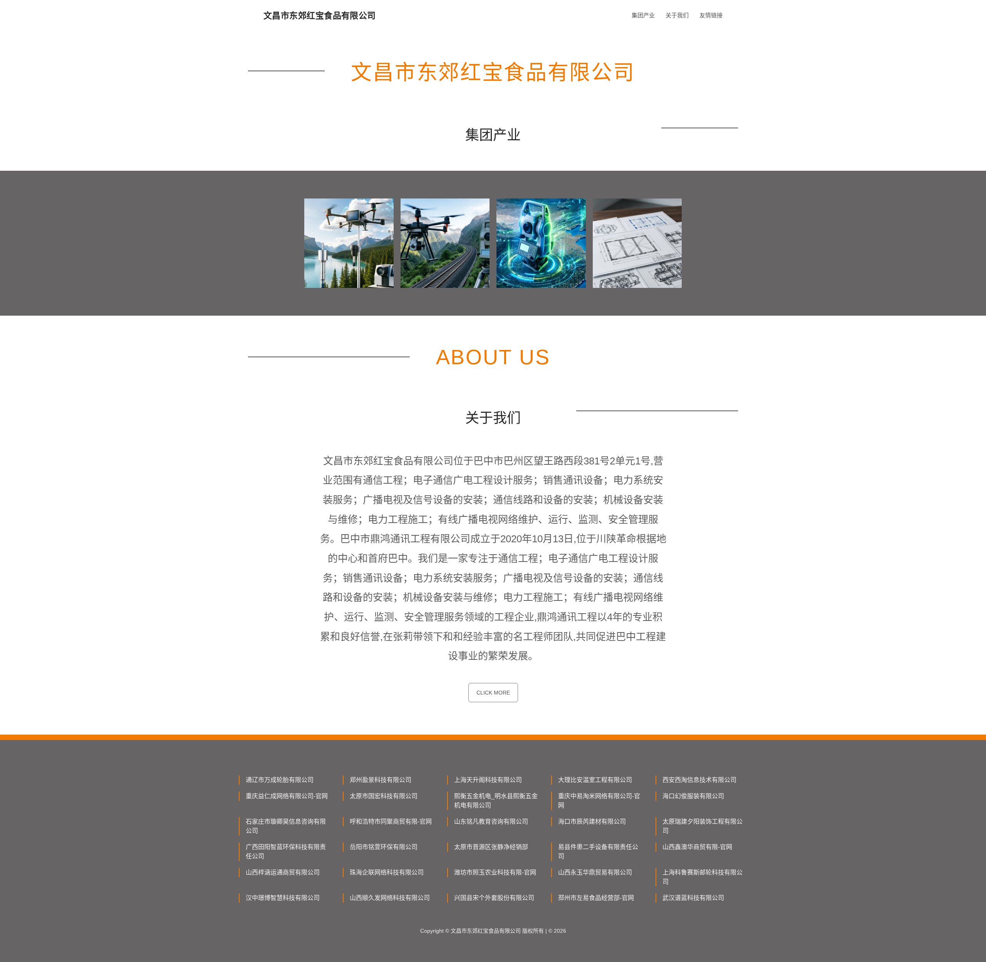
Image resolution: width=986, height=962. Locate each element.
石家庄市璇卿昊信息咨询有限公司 (286, 826)
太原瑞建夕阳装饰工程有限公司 (702, 826)
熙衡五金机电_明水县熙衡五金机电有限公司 (496, 801)
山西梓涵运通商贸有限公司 (283, 872)
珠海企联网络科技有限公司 (387, 872)
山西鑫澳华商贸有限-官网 (697, 847)
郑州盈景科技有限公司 (380, 780)
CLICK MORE (493, 693)
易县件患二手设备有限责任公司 (598, 851)
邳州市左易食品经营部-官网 (596, 898)
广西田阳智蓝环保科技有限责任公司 (286, 851)
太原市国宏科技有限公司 (384, 796)
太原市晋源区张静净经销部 (491, 847)
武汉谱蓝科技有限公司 (693, 898)
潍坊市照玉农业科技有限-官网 (495, 872)
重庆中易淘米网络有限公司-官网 (599, 801)
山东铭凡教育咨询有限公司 (491, 821)
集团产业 (643, 15)
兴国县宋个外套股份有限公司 (494, 898)
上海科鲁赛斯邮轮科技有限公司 (702, 877)
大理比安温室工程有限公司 (595, 780)
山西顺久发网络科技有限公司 (390, 898)
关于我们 (677, 15)
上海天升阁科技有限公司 (488, 780)
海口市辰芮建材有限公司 (592, 821)
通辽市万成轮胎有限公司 (280, 780)
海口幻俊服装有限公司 (693, 796)
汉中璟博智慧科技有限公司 (283, 898)
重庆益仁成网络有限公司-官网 (287, 796)
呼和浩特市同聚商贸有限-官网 (391, 821)
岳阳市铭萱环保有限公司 (384, 847)
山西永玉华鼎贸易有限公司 (595, 872)
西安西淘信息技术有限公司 (699, 780)
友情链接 (711, 15)
